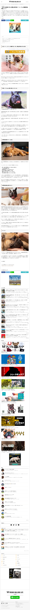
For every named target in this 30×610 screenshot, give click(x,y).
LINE (12, 20)
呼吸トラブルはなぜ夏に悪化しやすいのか (8, 39)
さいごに (4, 42)
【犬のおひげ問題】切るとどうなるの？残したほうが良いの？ (12, 542)
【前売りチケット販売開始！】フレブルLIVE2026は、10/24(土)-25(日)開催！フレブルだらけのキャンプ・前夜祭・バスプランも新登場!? (16, 530)
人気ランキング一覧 (26, 550)
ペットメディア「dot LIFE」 (5, 606)
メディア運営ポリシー (18, 604)
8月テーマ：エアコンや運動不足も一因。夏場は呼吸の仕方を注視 (11, 38)
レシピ (18, 557)
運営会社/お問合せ (18, 606)
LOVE (18, 555)
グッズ (4, 555)
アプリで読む (25, 20)
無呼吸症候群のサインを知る (6, 40)
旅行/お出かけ (5, 557)
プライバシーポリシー (18, 605)
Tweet (8, 20)
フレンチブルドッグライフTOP (5, 605)
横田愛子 (3, 18)
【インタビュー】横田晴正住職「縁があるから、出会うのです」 (13, 538)
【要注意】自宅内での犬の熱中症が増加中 (7, 265)
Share (4, 20)
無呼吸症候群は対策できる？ (6, 41)
